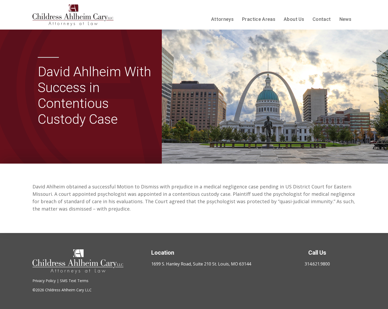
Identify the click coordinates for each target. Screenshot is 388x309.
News (345, 19)
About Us (294, 19)
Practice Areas (258, 19)
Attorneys (222, 19)
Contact (322, 19)
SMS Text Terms (74, 280)
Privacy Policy (44, 280)
